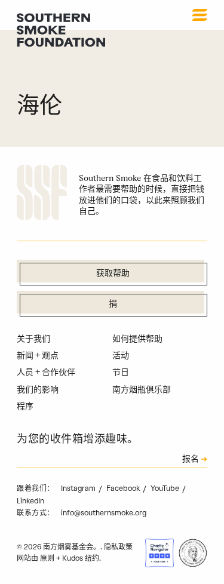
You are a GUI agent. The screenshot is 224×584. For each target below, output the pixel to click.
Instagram (79, 488)
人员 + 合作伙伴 (46, 372)
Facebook (124, 488)
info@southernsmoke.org (103, 513)
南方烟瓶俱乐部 (141, 390)
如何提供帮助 (137, 339)
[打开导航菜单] (199, 15)
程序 (25, 406)
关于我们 (33, 339)
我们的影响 (38, 390)
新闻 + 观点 (38, 356)
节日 (120, 372)
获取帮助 (113, 273)
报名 (190, 460)
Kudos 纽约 (80, 558)
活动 (120, 356)
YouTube (166, 488)
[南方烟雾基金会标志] (42, 194)
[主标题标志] (61, 29)
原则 (47, 558)
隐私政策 (118, 547)
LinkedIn (30, 501)
